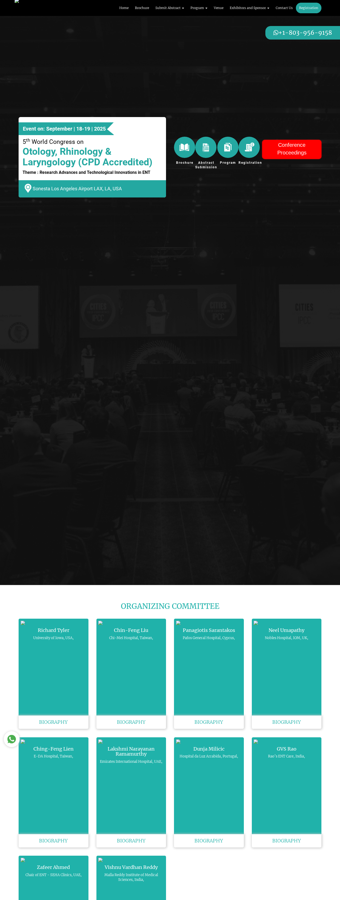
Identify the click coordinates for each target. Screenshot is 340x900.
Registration (308, 8)
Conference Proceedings (292, 149)
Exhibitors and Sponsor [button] (248, 8)
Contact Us (284, 8)
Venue (218, 8)
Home (124, 8)
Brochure (142, 8)
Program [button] (197, 8)
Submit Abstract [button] (168, 8)
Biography (53, 722)
